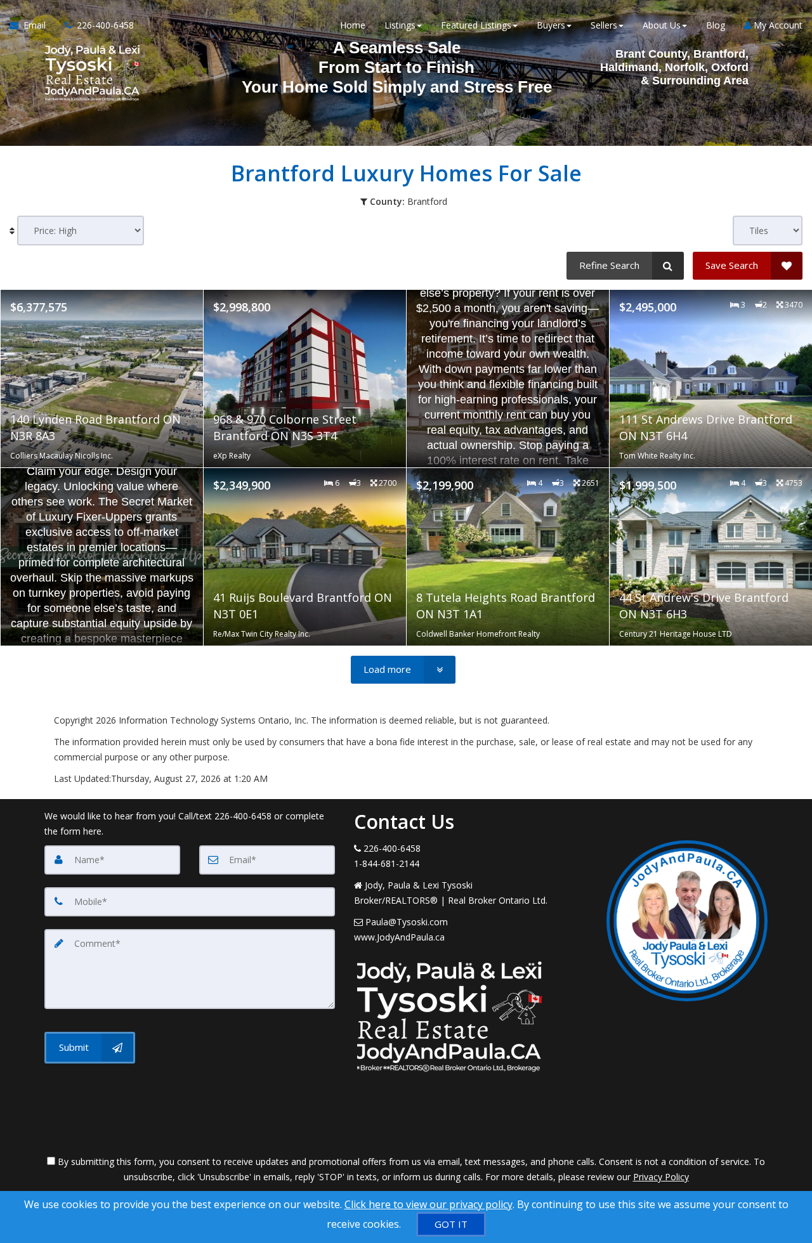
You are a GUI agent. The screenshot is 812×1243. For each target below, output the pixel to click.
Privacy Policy (661, 1177)
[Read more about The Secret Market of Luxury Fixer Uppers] (102, 557)
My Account (776, 25)
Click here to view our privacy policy (428, 1204)
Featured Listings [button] (476, 25)
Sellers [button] (604, 25)
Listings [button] (400, 25)
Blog (715, 25)
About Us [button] (662, 25)
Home (352, 25)
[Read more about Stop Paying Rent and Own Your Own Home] (508, 378)
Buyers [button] (551, 25)
